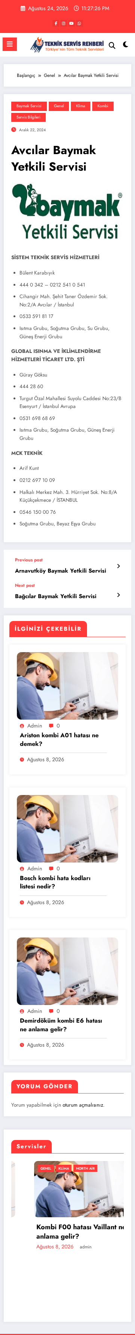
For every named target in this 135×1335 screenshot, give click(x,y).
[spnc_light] (125, 46)
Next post (25, 585)
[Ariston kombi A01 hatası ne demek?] (67, 685)
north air (65, 1168)
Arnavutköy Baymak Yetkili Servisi (60, 571)
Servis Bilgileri (28, 117)
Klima (80, 106)
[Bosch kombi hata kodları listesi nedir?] (67, 828)
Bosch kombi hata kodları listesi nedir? (55, 882)
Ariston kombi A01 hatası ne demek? (59, 739)
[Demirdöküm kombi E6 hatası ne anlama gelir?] (67, 971)
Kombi (103, 106)
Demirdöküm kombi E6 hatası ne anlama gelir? (61, 1025)
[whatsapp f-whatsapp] (79, 23)
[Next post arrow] (118, 595)
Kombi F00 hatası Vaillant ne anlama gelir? (61, 1231)
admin (34, 725)
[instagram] (63, 23)
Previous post (29, 559)
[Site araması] (112, 45)
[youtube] (71, 23)
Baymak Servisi (29, 106)
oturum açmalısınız (83, 1104)
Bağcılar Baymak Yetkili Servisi (55, 596)
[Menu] (10, 44)
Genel (59, 106)
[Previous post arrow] (118, 566)
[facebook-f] (55, 23)
